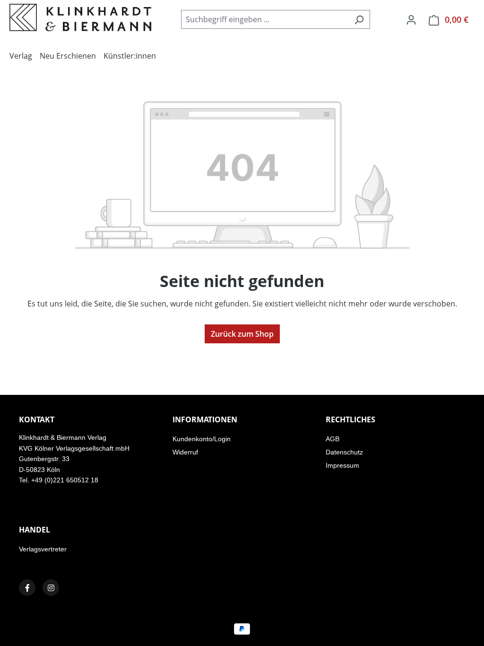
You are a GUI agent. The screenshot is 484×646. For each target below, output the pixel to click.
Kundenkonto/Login (202, 439)
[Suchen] (359, 19)
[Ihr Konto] (411, 19)
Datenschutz (344, 452)
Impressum (342, 465)
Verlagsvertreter (43, 549)
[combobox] (264, 19)
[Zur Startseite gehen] (80, 17)
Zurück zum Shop (242, 334)
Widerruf (185, 452)
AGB (332, 439)
